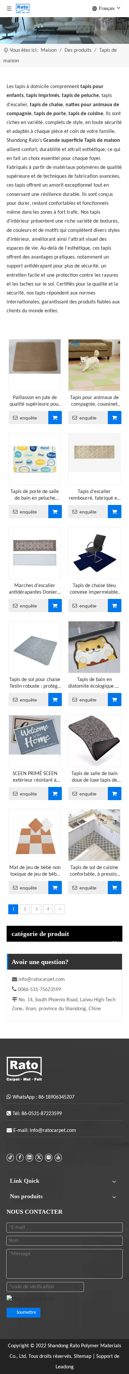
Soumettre (26, 1312)
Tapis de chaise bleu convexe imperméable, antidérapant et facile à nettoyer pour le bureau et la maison (94, 589)
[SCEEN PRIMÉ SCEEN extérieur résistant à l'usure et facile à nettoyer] (35, 734)
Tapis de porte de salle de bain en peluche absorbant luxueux (35, 495)
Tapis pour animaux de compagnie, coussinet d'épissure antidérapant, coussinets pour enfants (94, 401)
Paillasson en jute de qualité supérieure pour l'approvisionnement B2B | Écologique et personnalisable (35, 401)
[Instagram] (48, 1158)
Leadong (65, 1367)
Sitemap (83, 1356)
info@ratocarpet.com (42, 979)
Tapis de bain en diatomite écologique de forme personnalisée (94, 683)
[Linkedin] (29, 1158)
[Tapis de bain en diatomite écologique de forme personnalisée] (94, 647)
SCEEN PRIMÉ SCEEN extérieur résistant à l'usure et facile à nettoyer (35, 777)
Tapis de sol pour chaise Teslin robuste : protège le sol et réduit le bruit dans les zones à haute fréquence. (34, 683)
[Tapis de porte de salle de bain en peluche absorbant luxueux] (35, 459)
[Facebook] (19, 1158)
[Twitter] (39, 1158)
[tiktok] (10, 1158)
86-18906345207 (56, 1097)
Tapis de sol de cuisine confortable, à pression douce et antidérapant (94, 871)
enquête (28, 418)
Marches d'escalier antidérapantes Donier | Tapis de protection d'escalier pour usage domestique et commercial (35, 589)
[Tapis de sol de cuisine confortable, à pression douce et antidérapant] (94, 835)
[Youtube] (58, 1158)
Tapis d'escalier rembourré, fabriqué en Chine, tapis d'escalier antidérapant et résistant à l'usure (94, 495)
